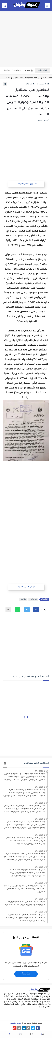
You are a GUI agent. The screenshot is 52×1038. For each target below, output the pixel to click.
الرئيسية (42, 84)
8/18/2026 (39, 899)
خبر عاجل (28, 84)
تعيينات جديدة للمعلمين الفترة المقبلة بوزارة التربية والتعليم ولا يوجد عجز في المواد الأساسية (25, 903)
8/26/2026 (39, 803)
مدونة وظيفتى (15, 1023)
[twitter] (33, 1028)
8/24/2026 (39, 867)
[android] (19, 1028)
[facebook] (38, 1028)
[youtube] (14, 1028)
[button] (36, 609)
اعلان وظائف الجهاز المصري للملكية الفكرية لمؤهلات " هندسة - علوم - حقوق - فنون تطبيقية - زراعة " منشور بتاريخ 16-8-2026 (25, 918)
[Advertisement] (26, 38)
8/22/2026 (39, 883)
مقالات (23, 599)
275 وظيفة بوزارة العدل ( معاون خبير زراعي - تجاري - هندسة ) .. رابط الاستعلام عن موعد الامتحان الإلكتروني (24, 889)
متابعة (26, 974)
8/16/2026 (39, 912)
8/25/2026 (39, 787)
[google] (28, 1028)
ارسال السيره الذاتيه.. (26, 587)
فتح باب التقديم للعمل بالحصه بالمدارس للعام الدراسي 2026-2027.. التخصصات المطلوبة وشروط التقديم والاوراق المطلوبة (25, 841)
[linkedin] (24, 1028)
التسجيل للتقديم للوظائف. (26, 184)
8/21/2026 (39, 771)
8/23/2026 (39, 835)
